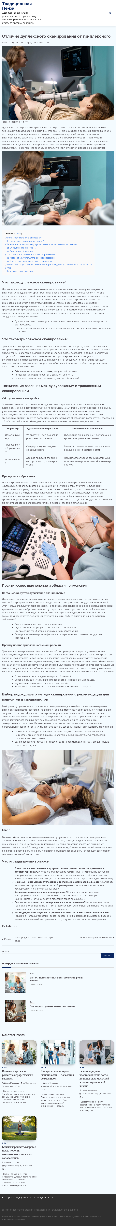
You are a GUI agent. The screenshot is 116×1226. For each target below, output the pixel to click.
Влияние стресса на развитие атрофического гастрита (17, 1075)
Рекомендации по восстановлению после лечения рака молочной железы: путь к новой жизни (94, 1079)
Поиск (5, 951)
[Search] (110, 13)
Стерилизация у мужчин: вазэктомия (45, 989)
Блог (15, 926)
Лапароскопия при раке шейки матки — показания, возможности (57, 1075)
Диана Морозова (42, 42)
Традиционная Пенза (17, 6)
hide (19, 234)
